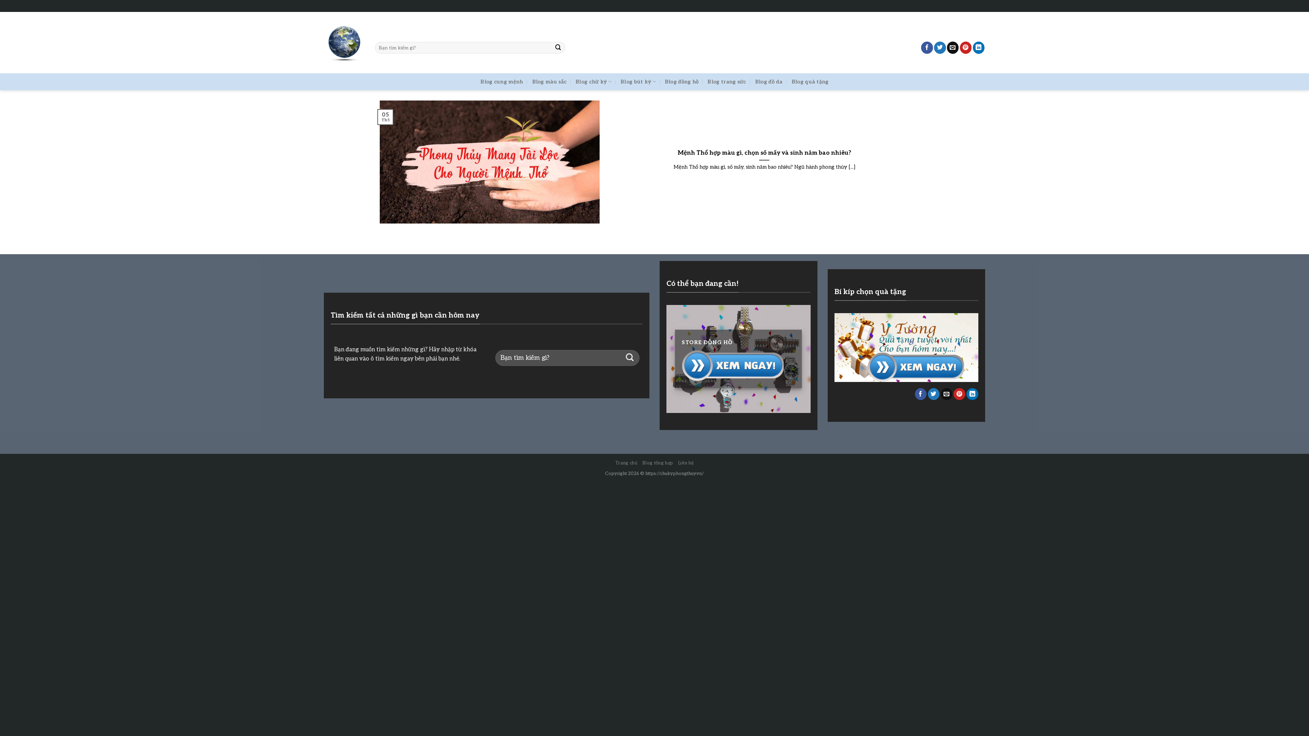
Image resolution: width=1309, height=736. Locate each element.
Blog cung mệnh (501, 82)
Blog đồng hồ (682, 82)
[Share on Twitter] (940, 47)
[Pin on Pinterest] (966, 47)
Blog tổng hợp (657, 463)
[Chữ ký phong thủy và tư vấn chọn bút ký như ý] (344, 43)
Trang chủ (626, 463)
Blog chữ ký (591, 82)
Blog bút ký (635, 82)
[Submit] (558, 47)
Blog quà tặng (810, 82)
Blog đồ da (769, 82)
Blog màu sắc (549, 82)
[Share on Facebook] (927, 47)
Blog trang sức (726, 82)
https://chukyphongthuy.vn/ (674, 473)
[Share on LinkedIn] (979, 47)
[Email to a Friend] (953, 47)
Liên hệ (686, 463)
